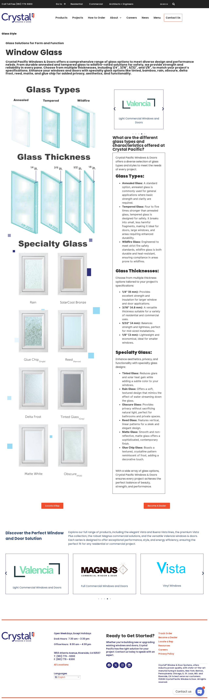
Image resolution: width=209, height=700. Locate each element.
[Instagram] (122, 665)
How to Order (96, 17)
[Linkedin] (129, 665)
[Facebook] (109, 665)
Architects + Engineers (121, 4)
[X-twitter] (116, 665)
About (114, 17)
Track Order (165, 633)
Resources (164, 645)
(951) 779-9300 (24, 4)
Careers (131, 17)
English (61, 677)
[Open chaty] (199, 691)
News (145, 17)
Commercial (96, 4)
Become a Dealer (167, 637)
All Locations (61, 664)
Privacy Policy (166, 653)
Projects (77, 17)
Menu (157, 17)
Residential (77, 4)
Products (61, 17)
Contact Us (173, 17)
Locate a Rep (165, 641)
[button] (173, 4)
